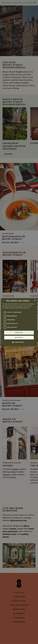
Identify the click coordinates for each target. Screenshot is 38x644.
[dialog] (19, 322)
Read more (26, 308)
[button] (19, 342)
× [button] (35, 300)
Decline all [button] (19, 337)
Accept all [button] (19, 332)
